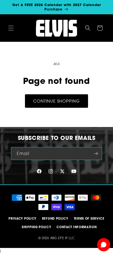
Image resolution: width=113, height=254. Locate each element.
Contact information (76, 227)
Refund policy (55, 218)
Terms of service (89, 218)
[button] (11, 28)
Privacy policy (22, 218)
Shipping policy (36, 227)
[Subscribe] (96, 153)
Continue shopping (56, 100)
